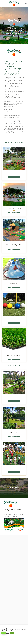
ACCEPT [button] (12, 633)
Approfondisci (14, 177)
